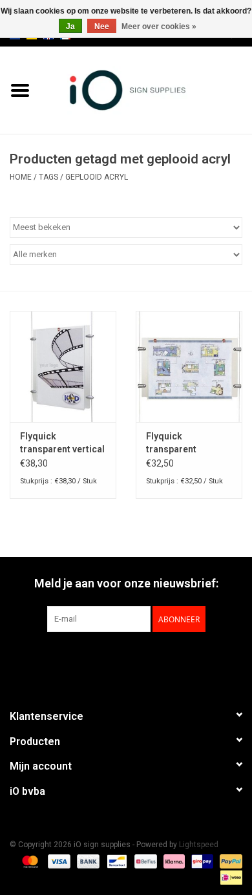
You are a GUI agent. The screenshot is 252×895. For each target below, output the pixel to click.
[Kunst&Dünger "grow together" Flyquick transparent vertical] (63, 367)
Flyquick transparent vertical (62, 442)
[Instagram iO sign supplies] (148, 658)
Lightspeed (198, 844)
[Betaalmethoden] (28, 860)
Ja (70, 26)
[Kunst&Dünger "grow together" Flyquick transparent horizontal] (189, 367)
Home (21, 177)
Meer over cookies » (158, 26)
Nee (101, 26)
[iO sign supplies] (146, 89)
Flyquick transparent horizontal (171, 443)
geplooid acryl (96, 177)
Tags (48, 177)
